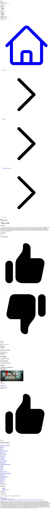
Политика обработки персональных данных (29, 499)
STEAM (8, 358)
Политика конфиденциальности (16, 499)
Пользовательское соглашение (5, 499)
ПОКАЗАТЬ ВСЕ (3, 358)
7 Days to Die (3, 385)
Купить (2, 440)
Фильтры (3, 354)
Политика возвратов (40, 499)
